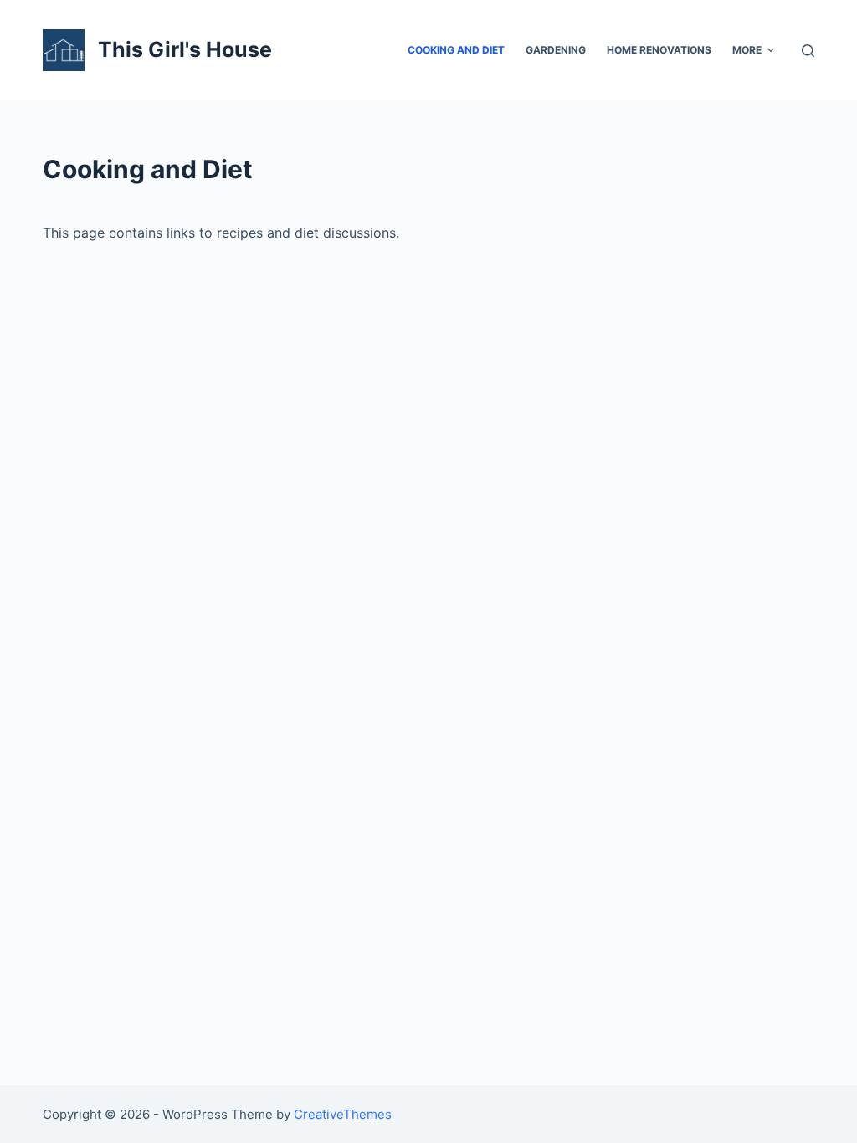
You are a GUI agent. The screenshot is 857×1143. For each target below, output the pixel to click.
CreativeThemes (343, 1114)
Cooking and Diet (456, 50)
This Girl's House (185, 49)
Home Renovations (659, 50)
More (747, 50)
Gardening (556, 50)
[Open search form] (808, 50)
